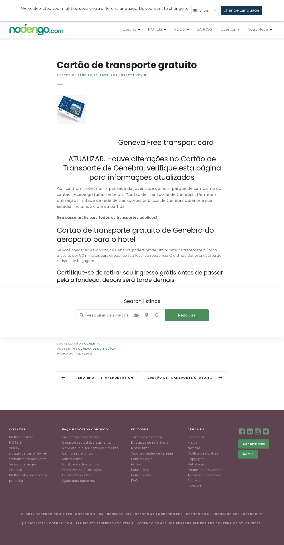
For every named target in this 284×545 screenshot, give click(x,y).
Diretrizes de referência (149, 443)
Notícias (193, 448)
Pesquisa (186, 315)
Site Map (194, 481)
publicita (16, 481)
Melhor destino (21, 437)
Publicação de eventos (80, 464)
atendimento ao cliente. (28, 459)
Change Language (241, 10)
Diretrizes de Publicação (81, 470)
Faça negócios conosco (81, 437)
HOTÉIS (155, 29)
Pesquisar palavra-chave (81, 315)
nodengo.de (252, 514)
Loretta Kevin (132, 75)
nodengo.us (117, 514)
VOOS (179, 29)
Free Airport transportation (103, 377)
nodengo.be (226, 514)
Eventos (228, 29)
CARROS (204, 29)
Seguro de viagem (23, 464)
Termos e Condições (204, 475)
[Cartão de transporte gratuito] (71, 98)
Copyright (195, 459)
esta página (200, 168)
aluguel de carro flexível (28, 453)
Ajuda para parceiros (78, 481)
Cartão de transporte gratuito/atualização (187, 377)
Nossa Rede (257, 29)
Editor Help (140, 470)
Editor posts (141, 475)
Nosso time (140, 448)
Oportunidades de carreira (152, 453)
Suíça (110, 348)
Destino (129, 29)
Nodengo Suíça (89, 514)
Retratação (196, 464)
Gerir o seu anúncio (77, 453)
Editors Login (141, 459)
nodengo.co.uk (197, 514)
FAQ (134, 481)
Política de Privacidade (205, 470)
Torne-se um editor (146, 437)
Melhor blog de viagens (28, 475)
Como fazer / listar (77, 475)
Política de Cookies (202, 453)
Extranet (194, 486)
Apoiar (136, 464)
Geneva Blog (90, 348)
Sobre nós (195, 437)
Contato (15, 470)
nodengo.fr (169, 514)
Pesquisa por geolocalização (156, 315)
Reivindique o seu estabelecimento (90, 448)
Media (192, 443)
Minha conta (72, 459)
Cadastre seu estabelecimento (86, 443)
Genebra (92, 343)
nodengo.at (144, 514)
